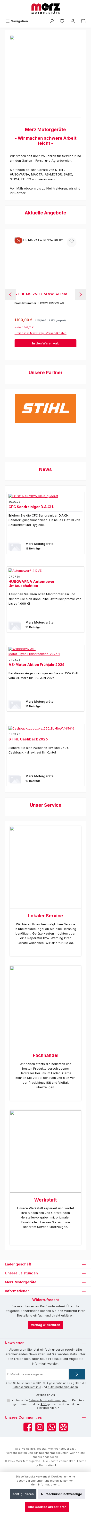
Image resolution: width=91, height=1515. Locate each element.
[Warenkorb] (83, 21)
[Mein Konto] (72, 21)
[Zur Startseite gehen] (45, 8)
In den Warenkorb (45, 343)
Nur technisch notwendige (61, 1494)
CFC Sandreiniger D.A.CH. (31, 507)
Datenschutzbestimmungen (47, 1400)
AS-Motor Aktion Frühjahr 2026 (36, 664)
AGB (44, 1404)
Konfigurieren (23, 1494)
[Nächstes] (80, 294)
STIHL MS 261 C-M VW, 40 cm (41, 294)
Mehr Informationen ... (45, 1484)
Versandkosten (16, 1452)
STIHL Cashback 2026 (28, 739)
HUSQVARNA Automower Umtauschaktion (31, 583)
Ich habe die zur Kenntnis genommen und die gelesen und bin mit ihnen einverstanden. (47, 1404)
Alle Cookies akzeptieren (47, 1507)
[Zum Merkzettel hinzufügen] (71, 242)
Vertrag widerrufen (45, 1325)
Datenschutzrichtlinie (27, 1387)
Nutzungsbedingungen (63, 1387)
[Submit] (76, 1374)
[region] (45, 294)
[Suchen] (51, 21)
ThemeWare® (48, 1465)
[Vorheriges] (10, 294)
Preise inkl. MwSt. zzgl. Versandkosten (40, 333)
